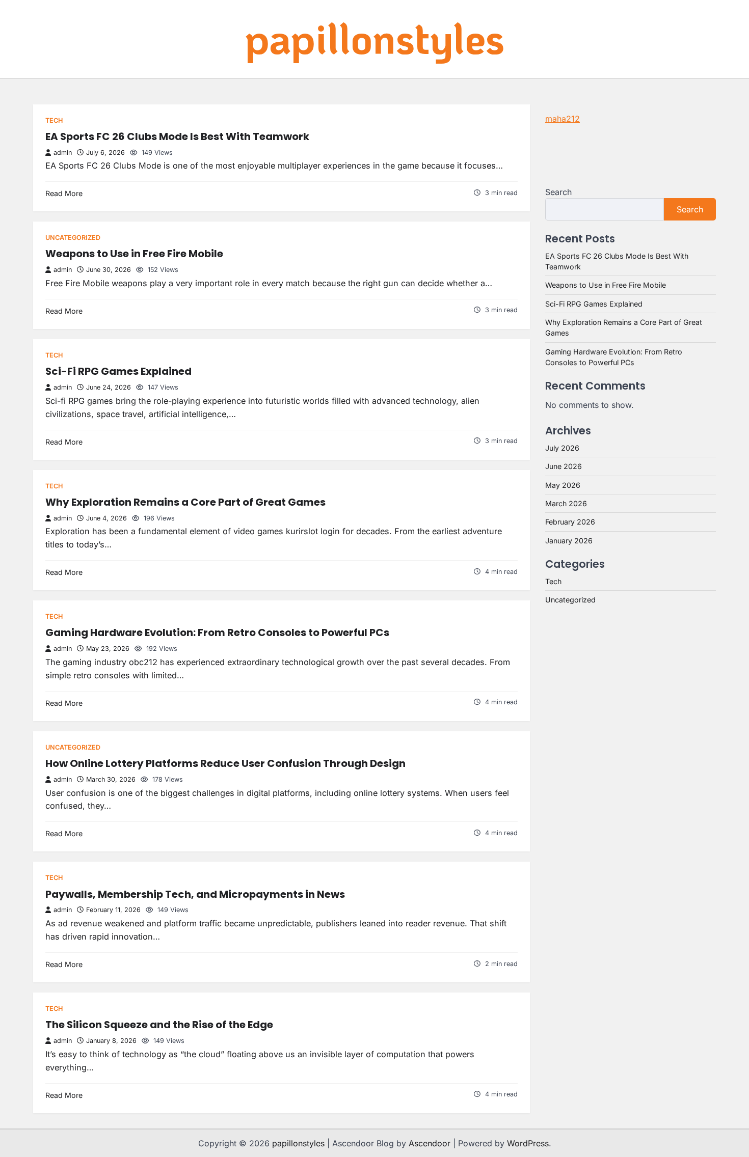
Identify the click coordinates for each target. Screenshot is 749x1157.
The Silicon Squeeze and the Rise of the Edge (159, 1024)
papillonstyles (374, 38)
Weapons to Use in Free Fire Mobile (134, 253)
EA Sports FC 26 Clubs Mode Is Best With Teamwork (177, 136)
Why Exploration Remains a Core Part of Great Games (185, 502)
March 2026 (566, 503)
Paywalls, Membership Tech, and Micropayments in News (195, 894)
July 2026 (562, 448)
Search (558, 192)
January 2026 (569, 540)
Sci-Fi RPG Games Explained (118, 371)
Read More (64, 193)
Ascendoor (429, 1143)
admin (63, 152)
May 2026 (562, 485)
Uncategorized (72, 237)
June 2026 (563, 466)
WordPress (528, 1143)
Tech (54, 120)
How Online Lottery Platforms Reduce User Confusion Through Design (225, 763)
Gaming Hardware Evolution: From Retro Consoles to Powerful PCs (217, 632)
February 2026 (570, 521)
